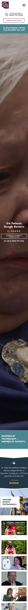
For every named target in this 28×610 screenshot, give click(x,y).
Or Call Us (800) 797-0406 (14, 241)
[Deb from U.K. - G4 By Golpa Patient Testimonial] (14, 594)
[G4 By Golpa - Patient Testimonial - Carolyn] (14, 547)
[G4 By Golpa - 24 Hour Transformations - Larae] (14, 563)
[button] (24, 5)
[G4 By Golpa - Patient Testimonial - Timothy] (14, 578)
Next (15, 537)
